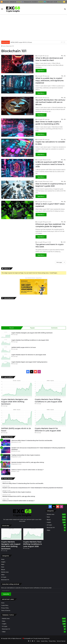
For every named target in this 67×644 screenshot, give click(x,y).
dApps (48, 530)
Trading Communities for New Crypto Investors (25, 455)
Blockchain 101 (51, 527)
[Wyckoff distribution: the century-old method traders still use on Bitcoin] (17, 106)
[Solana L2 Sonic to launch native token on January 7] (5, 472)
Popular (32, 328)
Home (4, 46)
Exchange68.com (28, 638)
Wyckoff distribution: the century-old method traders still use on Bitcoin (51, 102)
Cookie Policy (4, 605)
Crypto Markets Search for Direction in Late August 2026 (28, 354)
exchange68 (39, 55)
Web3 (2, 564)
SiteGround (46, 638)
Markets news (50, 514)
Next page (59, 262)
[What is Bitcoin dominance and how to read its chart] (17, 64)
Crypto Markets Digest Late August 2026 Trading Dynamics (29, 362)
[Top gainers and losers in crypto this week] (17, 250)
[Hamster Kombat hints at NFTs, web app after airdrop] (5, 465)
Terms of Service (5, 610)
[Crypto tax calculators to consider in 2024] (17, 148)
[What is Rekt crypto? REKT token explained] (17, 210)
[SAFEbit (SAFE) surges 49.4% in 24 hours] (5, 350)
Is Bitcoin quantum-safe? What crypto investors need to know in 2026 (50, 164)
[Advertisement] (33, 27)
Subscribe (6, 594)
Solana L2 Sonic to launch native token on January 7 (27, 469)
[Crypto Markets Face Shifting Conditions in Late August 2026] (5, 342)
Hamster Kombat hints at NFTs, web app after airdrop (27, 462)
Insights (49, 522)
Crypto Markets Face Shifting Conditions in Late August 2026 (30, 340)
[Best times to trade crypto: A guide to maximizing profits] (17, 128)
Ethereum (28, 1)
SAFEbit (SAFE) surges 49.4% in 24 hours (21, 42)
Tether (49, 1)
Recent (12, 328)
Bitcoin (49, 519)
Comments (54, 328)
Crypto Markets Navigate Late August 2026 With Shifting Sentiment (31, 333)
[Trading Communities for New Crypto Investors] (5, 457)
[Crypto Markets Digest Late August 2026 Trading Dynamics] (5, 364)
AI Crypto (49, 525)
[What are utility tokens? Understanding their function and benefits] (5, 443)
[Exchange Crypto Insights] (13, 9)
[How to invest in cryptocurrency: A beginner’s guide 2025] (17, 190)
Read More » (41, 70)
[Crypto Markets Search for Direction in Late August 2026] (5, 357)
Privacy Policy (5, 608)
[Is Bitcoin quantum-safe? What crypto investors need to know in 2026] (17, 168)
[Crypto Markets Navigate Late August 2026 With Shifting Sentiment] (5, 335)
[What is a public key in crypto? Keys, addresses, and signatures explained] (17, 84)
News (48, 517)
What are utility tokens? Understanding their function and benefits (31, 440)
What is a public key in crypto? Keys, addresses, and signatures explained (50, 80)
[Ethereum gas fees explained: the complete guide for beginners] (17, 230)
